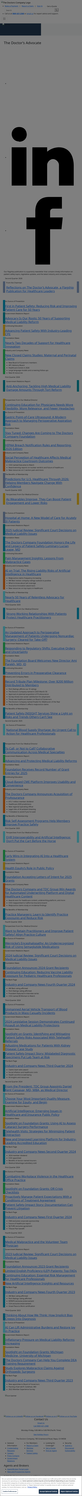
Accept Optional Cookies (48, 1491)
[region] (41, 1486)
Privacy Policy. (32, 1487)
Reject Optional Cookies (69, 1491)
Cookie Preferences (10, 1491)
